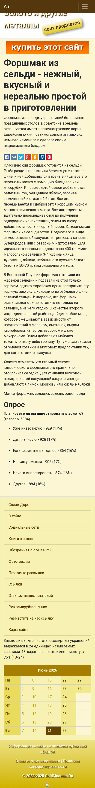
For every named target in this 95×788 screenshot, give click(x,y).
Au (6, 6)
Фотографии (19, 561)
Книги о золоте (21, 539)
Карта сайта (18, 629)
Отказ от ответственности (37, 761)
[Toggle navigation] (84, 6)
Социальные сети (24, 527)
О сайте (15, 516)
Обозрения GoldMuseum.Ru (31, 550)
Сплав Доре (19, 504)
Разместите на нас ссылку (31, 618)
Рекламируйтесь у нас (28, 607)
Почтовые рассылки (26, 573)
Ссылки (15, 584)
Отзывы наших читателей (31, 595)
